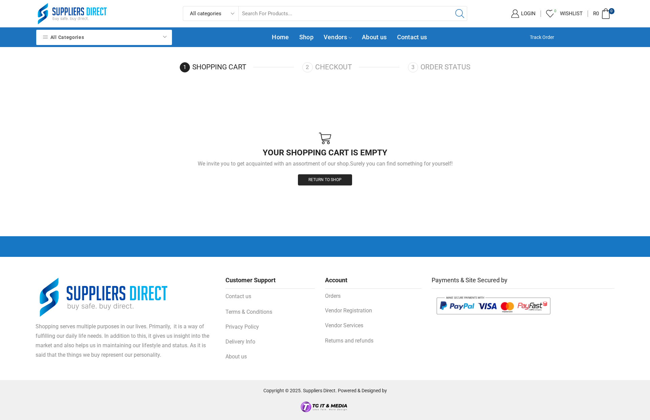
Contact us (412, 37)
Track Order (542, 37)
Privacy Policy (242, 327)
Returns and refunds (349, 340)
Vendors (335, 37)
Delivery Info (240, 341)
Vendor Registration (348, 310)
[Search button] (460, 13)
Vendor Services (344, 325)
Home (280, 37)
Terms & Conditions (248, 312)
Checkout (333, 67)
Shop (306, 37)
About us (374, 37)
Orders (333, 296)
